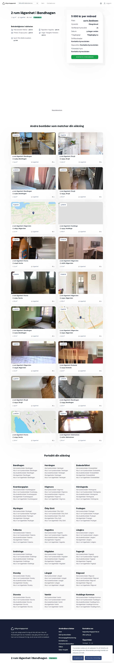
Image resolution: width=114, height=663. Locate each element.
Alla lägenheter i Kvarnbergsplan (23, 497)
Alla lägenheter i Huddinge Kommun (87, 604)
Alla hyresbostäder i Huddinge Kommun (88, 597)
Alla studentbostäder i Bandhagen (23, 473)
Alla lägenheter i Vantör (52, 604)
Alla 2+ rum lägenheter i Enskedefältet (87, 477)
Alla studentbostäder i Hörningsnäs (87, 494)
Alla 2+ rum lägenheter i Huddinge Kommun (88, 607)
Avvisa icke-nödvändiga (93, 658)
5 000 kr (16, 170)
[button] (15, 143)
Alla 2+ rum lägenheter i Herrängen (55, 477)
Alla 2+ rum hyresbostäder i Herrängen (56, 470)
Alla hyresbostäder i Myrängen (22, 511)
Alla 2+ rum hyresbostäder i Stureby (24, 578)
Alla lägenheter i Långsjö (52, 583)
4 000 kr (16, 274)
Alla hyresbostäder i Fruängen (85, 511)
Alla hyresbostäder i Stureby (21, 576)
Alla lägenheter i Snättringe (21, 561)
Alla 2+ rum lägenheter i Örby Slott (55, 520)
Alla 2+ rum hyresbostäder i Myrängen (24, 513)
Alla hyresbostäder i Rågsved (85, 576)
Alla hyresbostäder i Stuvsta (21, 597)
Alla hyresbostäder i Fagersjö (85, 554)
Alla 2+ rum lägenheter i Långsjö (54, 585)
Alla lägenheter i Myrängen (21, 518)
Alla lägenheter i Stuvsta (20, 604)
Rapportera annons (57, 110)
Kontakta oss (51, 3)
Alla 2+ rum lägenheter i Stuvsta (22, 607)
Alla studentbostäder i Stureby (22, 580)
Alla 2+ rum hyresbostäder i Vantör (55, 600)
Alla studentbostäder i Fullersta (22, 537)
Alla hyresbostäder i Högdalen (54, 554)
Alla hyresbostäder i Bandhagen (23, 468)
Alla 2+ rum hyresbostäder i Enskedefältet (88, 470)
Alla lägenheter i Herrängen (53, 475)
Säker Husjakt (63, 650)
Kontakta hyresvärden (84, 57)
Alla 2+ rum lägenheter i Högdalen (55, 563)
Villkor (61, 647)
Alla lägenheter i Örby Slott (53, 518)
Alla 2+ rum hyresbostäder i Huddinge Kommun (88, 600)
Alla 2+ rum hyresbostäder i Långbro (87, 535)
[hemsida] (19, 628)
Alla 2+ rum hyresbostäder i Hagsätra (56, 535)
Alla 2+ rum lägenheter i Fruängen (86, 520)
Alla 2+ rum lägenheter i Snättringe (23, 563)
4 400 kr (63, 344)
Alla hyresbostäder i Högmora (54, 489)
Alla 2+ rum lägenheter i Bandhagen (24, 477)
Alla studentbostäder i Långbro (85, 537)
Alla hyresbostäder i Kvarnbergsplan (24, 489)
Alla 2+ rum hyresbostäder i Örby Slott (56, 513)
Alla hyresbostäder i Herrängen (54, 468)
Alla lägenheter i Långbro (84, 540)
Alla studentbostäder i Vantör (54, 602)
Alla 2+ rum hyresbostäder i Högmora (56, 492)
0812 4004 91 (86, 635)
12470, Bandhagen (90, 21)
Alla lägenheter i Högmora (53, 497)
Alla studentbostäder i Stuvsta (22, 602)
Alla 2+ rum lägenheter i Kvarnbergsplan (25, 499)
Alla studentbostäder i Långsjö (54, 580)
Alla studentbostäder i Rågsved (86, 580)
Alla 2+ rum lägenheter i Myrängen (23, 520)
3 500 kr (16, 344)
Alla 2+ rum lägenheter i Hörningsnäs (87, 499)
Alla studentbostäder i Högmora (54, 494)
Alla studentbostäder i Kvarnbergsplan (25, 494)
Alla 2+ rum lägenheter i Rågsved (86, 585)
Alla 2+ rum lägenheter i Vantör (54, 607)
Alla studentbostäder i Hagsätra (54, 537)
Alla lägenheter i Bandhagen (21, 475)
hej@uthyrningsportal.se (90, 632)
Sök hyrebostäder (65, 635)
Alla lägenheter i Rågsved (84, 583)
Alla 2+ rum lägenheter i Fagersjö (86, 563)
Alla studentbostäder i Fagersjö (85, 559)
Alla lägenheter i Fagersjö (84, 561)
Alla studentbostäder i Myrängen (23, 516)
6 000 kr (63, 239)
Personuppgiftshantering (67, 638)
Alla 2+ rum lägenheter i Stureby (23, 585)
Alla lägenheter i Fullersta (21, 540)
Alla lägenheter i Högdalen (53, 561)
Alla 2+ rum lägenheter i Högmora (55, 499)
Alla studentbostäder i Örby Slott (55, 516)
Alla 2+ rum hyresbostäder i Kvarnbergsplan (25, 492)
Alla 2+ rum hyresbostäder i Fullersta (24, 535)
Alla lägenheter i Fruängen (84, 518)
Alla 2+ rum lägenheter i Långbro (86, 542)
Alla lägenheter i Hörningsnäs (85, 497)
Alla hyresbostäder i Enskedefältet (86, 468)
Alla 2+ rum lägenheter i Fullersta (23, 542)
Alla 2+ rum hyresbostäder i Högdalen (56, 556)
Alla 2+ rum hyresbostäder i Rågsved (87, 578)
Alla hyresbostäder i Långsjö (53, 576)
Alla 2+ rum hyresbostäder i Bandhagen (25, 470)
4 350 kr (16, 239)
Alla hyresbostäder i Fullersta (22, 533)
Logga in (108, 3)
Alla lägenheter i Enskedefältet (85, 475)
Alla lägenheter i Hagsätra (52, 540)
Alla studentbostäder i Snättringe (23, 559)
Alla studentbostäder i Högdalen (55, 559)
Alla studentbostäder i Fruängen (86, 516)
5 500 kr (16, 379)
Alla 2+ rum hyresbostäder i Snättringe (24, 556)
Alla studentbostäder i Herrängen (55, 473)
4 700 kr (63, 205)
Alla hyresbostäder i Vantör (53, 597)
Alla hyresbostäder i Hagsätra (54, 533)
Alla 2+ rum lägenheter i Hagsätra (55, 542)
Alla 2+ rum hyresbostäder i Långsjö (55, 578)
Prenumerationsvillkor (66, 644)
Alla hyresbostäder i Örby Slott (54, 511)
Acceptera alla (78, 658)
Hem (42, 3)
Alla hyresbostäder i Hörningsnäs (86, 489)
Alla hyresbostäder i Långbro (85, 533)
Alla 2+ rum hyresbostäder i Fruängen (87, 513)
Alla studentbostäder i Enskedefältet (87, 473)
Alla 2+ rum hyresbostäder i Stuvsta (24, 600)
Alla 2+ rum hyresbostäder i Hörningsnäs (88, 492)
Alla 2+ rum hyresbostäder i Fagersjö (87, 556)
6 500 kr (16, 135)
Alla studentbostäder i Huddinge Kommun (88, 602)
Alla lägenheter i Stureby (20, 583)
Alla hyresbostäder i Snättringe (22, 554)
